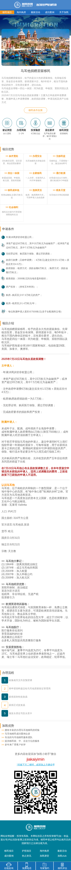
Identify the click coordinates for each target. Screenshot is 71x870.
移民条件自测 (35, 110)
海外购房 (21, 12)
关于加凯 (64, 12)
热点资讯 (26, 855)
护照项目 (26, 850)
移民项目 (7, 12)
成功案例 (49, 12)
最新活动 (35, 12)
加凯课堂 (44, 855)
